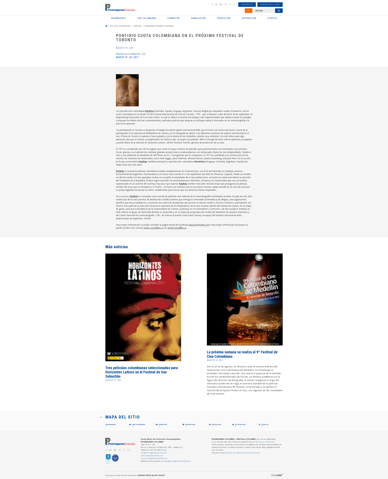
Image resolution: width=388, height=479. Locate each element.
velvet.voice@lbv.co (176, 227)
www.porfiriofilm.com (199, 224)
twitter (216, 4)
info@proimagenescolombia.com (154, 453)
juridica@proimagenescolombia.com (176, 461)
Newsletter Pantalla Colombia (159, 26)
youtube (220, 4)
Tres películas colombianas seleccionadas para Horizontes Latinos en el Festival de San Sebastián (141, 372)
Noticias (138, 26)
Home (106, 26)
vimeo (225, 4)
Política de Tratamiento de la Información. (243, 453)
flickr (229, 4)
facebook (212, 4)
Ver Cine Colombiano (120, 26)
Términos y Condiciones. (265, 442)
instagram (234, 4)
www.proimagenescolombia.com (154, 458)
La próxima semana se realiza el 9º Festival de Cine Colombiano (242, 354)
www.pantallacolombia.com (152, 456)
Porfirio (149, 111)
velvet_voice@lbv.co (153, 227)
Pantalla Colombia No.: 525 (131, 56)
